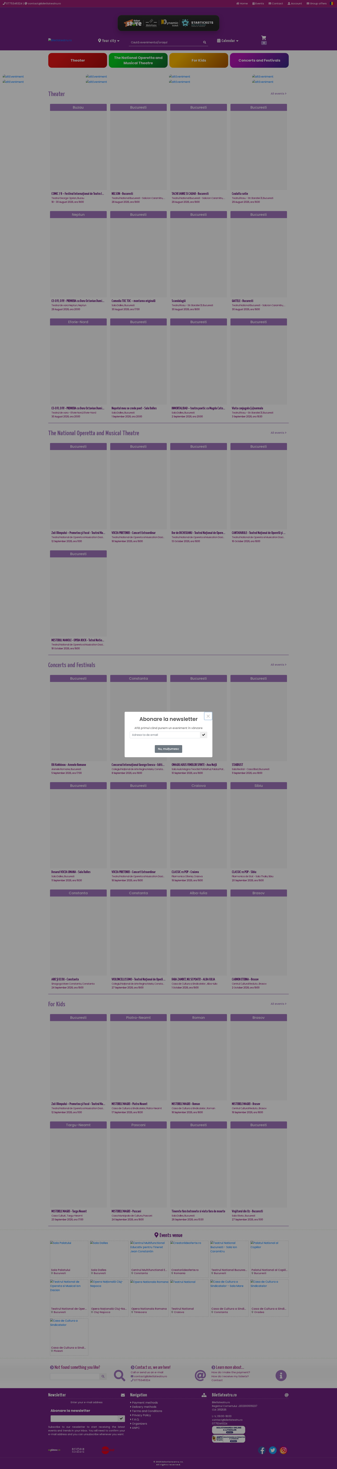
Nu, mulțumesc (168, 749)
